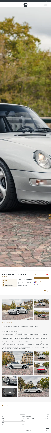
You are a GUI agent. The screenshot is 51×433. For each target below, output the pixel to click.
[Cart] (48, 5)
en (45, 4)
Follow (40, 4)
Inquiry (25, 268)
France (47, 428)
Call (42, 287)
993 (24, 418)
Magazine (20, 4)
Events (33, 4)
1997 (24, 409)
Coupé (23, 416)
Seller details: (38, 281)
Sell (16, 4)
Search (12, 4)
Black (48, 414)
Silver (48, 416)
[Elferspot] (25, 5)
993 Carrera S (22, 414)
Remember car (42, 278)
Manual (23, 428)
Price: (35, 274)
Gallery (7, 268)
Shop (30, 4)
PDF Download (45, 291)
